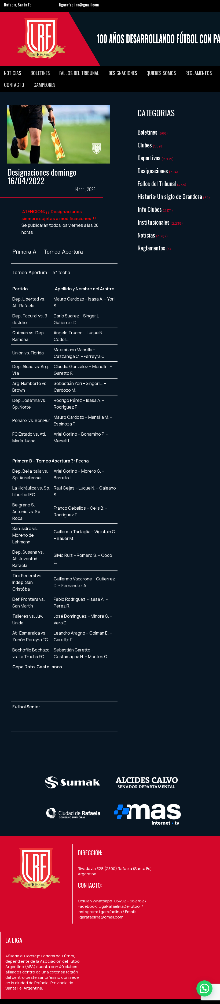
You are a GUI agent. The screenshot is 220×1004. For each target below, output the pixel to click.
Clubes (145, 144)
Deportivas (149, 157)
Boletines (40, 72)
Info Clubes (150, 209)
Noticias (12, 72)
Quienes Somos (161, 72)
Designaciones (123, 72)
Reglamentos (198, 72)
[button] (204, 988)
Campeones (45, 84)
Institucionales (154, 222)
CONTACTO (14, 84)
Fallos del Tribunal (79, 72)
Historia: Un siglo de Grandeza (170, 196)
